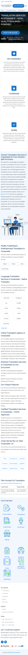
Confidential (14, 93)
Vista (5, 458)
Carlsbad (22, 458)
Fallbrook (5, 468)
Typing (4, 599)
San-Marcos (13, 458)
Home (2, 10)
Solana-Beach (13, 463)
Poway (22, 468)
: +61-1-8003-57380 (8, 625)
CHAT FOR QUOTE (18, 6)
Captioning (5, 596)
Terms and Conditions (7, 612)
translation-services (11, 10)
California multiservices (15, 652)
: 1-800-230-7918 (7, 1)
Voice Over (5, 601)
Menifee (22, 463)
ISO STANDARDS (14, 59)
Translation (5, 593)
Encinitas (4, 463)
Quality (14, 130)
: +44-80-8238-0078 (8, 622)
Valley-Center (13, 468)
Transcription (5, 590)
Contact (4, 609)
